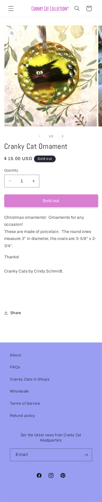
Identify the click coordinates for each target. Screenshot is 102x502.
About (15, 355)
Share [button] (15, 313)
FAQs (15, 367)
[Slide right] (62, 136)
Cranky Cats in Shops (30, 379)
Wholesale (19, 391)
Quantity (11, 170)
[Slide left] (39, 136)
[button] (11, 8)
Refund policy (22, 415)
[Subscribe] (86, 454)
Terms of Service (25, 403)
